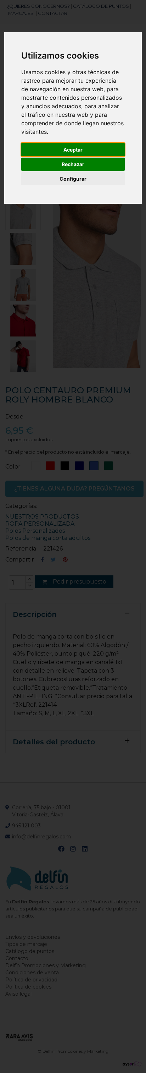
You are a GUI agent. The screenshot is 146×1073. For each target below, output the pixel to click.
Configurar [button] (73, 179)
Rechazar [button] (73, 164)
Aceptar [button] (73, 150)
